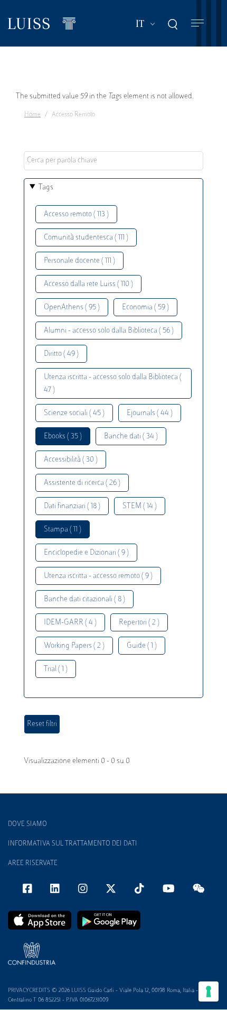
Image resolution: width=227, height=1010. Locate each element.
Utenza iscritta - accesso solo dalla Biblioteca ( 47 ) (113, 383)
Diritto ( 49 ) (61, 354)
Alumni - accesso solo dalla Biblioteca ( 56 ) (109, 331)
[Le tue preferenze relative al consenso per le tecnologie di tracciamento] (208, 991)
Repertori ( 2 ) (139, 623)
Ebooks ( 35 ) (63, 436)
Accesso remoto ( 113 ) (76, 214)
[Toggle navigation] (197, 23)
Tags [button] (46, 187)
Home (32, 115)
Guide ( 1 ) (142, 646)
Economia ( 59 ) (145, 307)
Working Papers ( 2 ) (74, 646)
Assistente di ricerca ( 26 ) (82, 483)
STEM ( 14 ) (139, 506)
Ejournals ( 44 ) (150, 413)
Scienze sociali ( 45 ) (74, 413)
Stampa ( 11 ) (62, 530)
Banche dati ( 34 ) (131, 436)
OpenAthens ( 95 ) (72, 307)
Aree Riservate (33, 863)
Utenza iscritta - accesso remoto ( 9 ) (98, 576)
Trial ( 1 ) (56, 669)
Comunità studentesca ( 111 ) (86, 238)
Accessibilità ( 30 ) (71, 460)
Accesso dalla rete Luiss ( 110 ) (88, 284)
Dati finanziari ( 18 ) (72, 506)
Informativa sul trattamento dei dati (72, 844)
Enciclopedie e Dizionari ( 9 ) (86, 553)
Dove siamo (27, 824)
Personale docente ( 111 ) (79, 261)
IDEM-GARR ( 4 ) (70, 623)
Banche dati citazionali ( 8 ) (84, 599)
